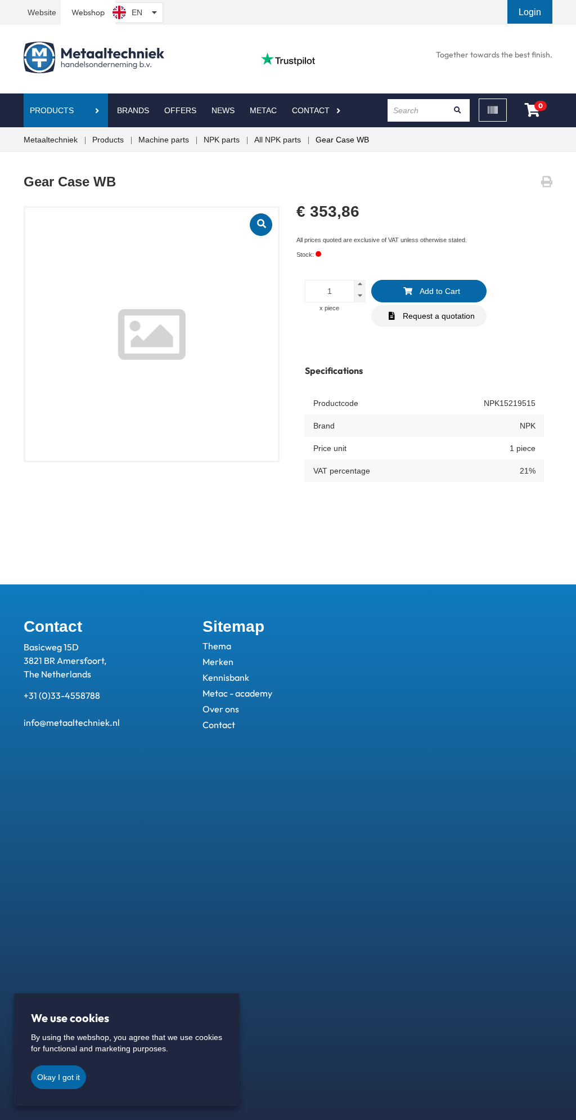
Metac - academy (237, 693)
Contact (311, 110)
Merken (217, 661)
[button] (531, 12)
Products (52, 110)
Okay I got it (58, 1077)
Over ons (220, 709)
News (223, 110)
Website (42, 12)
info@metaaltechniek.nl (72, 722)
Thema (216, 646)
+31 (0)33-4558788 (62, 695)
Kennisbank (225, 677)
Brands (133, 110)
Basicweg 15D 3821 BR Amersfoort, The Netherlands (65, 660)
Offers (180, 110)
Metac (263, 110)
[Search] (457, 110)
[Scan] (493, 110)
